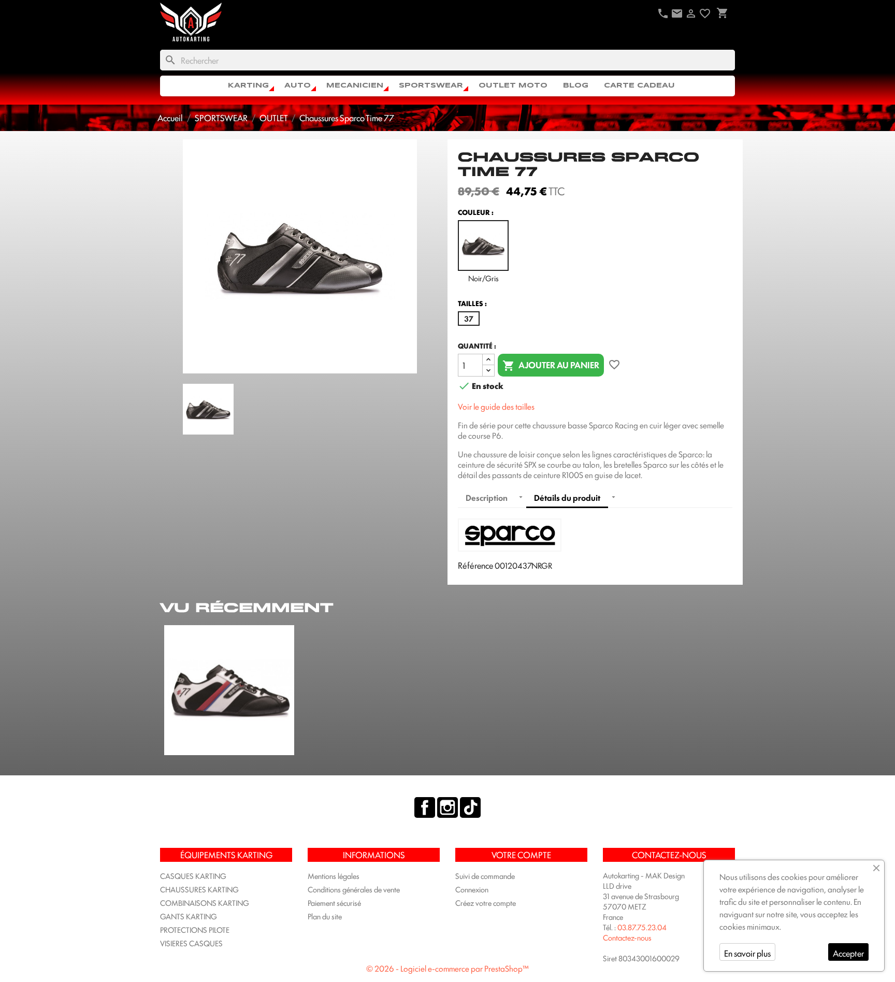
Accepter (848, 953)
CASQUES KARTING (193, 875)
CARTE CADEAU (639, 85)
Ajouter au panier (550, 364)
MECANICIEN (354, 85)
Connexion (471, 889)
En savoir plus (747, 953)
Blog (575, 85)
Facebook (424, 807)
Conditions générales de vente (354, 889)
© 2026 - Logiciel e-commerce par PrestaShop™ (447, 968)
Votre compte (521, 854)
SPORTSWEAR (431, 85)
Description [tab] (487, 497)
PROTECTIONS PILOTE (194, 929)
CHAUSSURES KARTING (199, 889)
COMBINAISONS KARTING (204, 902)
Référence (475, 565)
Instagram (447, 807)
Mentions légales (333, 875)
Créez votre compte (485, 902)
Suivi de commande (485, 875)
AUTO (297, 85)
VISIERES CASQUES (191, 942)
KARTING (248, 85)
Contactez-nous (627, 937)
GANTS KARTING (188, 916)
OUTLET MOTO (513, 85)
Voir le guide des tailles (496, 406)
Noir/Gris (483, 277)
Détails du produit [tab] (567, 497)
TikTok (470, 807)
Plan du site (325, 916)
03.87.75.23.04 (642, 926)
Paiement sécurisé (334, 902)
